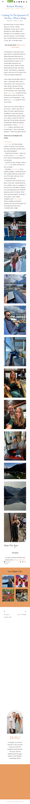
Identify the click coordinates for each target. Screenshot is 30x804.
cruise (6, 563)
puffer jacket (11, 93)
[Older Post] (23, 611)
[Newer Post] (6, 611)
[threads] (21, 2)
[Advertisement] (15, 781)
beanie (12, 99)
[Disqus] (15, 682)
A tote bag (8, 144)
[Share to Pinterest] (25, 562)
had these (7, 164)
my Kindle (16, 155)
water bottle (15, 169)
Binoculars (8, 142)
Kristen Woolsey (15, 6)
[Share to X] (23, 562)
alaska (8, 562)
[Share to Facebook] (20, 562)
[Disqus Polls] (16, 640)
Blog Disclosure (20, 560)
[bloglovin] (24, 2)
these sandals (17, 199)
